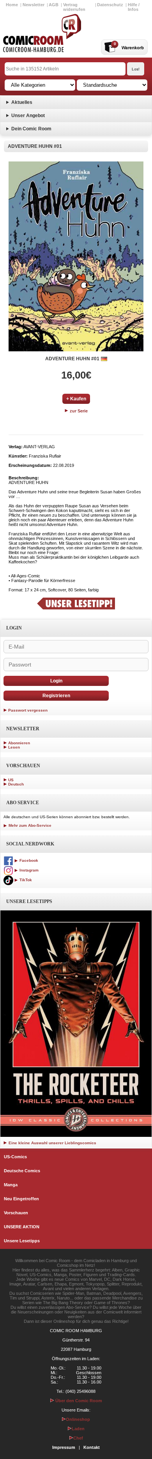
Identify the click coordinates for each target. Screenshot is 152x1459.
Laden (78, 1428)
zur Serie (78, 411)
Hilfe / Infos (134, 7)
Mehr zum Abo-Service (29, 825)
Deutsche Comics (22, 1170)
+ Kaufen (76, 399)
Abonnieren (19, 743)
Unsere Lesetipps (22, 1240)
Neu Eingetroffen (21, 1198)
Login (56, 681)
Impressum (63, 1447)
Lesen (14, 747)
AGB (53, 4)
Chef (78, 1438)
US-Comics (15, 1156)
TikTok (25, 880)
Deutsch (16, 784)
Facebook (28, 860)
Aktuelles (21, 102)
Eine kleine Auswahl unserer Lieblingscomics (51, 1143)
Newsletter (33, 4)
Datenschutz (110, 4)
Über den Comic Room (78, 1400)
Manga (11, 1184)
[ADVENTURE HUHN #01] (76, 256)
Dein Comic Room (31, 129)
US (11, 780)
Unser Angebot (28, 115)
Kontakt (91, 1447)
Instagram (28, 870)
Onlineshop (78, 1419)
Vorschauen (16, 1212)
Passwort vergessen (28, 710)
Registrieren (56, 695)
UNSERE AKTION (21, 1226)
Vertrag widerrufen (74, 7)
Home (12, 4)
